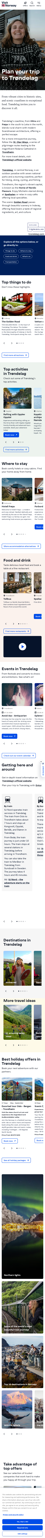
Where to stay (25, 251)
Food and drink (11, 256)
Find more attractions (14, 355)
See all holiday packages (15, 1231)
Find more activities (14, 449)
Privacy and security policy (13, 1515)
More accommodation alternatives (20, 546)
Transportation (11, 262)
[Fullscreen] (38, 651)
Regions (6, 1291)
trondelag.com (36, 233)
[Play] (22, 646)
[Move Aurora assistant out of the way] (41, 761)
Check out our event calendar (17, 755)
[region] (22, 820)
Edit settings (22, 1534)
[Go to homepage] (9, 4)
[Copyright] (33, 651)
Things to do (10, 251)
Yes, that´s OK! (22, 1522)
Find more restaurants (15, 631)
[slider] (6, 653)
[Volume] (28, 651)
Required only (22, 1528)
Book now (9, 434)
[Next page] (34, 1304)
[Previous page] (11, 1304)
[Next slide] (4, 343)
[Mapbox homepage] (39, 794)
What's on (26, 256)
